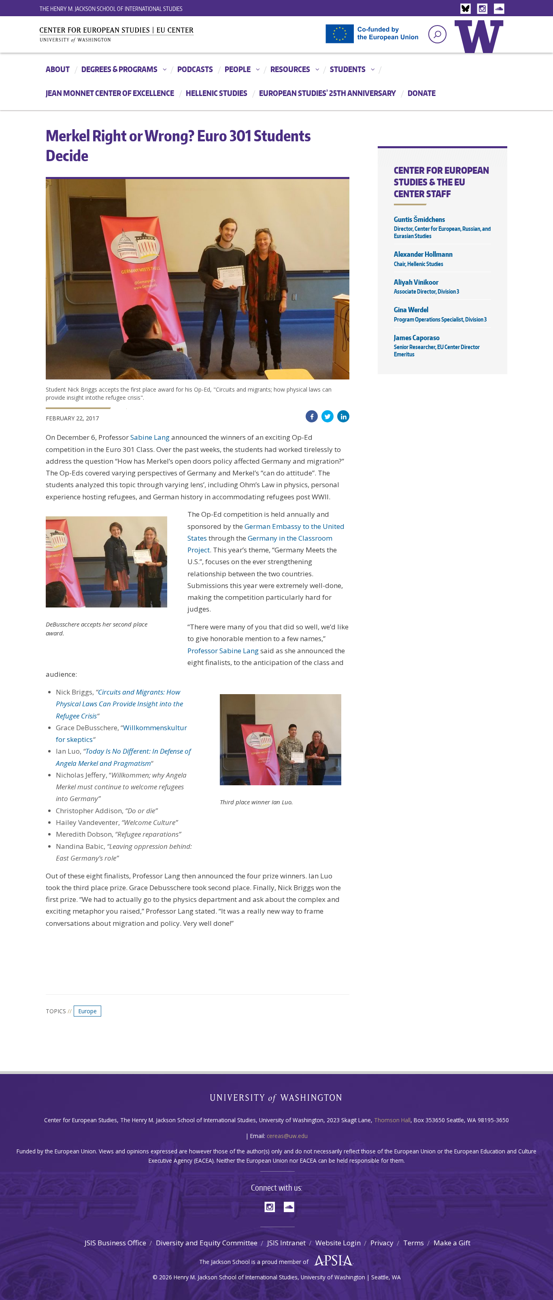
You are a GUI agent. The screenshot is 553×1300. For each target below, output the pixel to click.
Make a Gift (452, 1242)
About (58, 69)
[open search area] (437, 34)
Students (348, 69)
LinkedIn (343, 416)
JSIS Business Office (115, 1242)
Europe (87, 1011)
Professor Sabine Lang (223, 650)
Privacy (381, 1242)
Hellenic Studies (216, 93)
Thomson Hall (392, 1120)
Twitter (327, 416)
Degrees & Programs (119, 69)
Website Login (338, 1242)
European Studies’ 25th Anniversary (327, 93)
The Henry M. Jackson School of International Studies (111, 8)
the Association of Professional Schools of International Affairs (331, 1260)
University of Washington (481, 42)
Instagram (483, 9)
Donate (422, 93)
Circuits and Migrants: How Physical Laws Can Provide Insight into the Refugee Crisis (119, 703)
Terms (413, 1242)
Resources (290, 69)
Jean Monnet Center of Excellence (110, 93)
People (238, 69)
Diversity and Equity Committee (206, 1242)
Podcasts (195, 69)
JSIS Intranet (286, 1242)
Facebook (312, 416)
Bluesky (467, 9)
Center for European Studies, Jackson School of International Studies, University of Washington (131, 37)
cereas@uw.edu (287, 1136)
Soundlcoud (500, 9)
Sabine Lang (150, 437)
